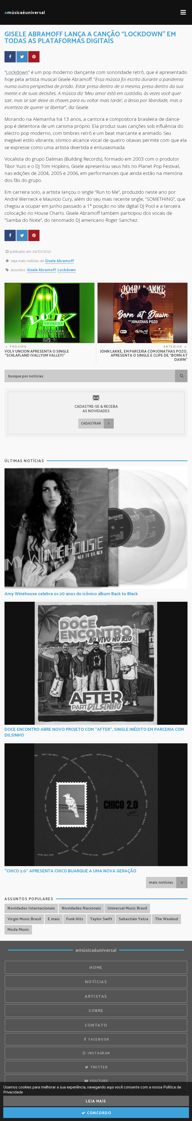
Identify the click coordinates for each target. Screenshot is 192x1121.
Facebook (98, 1039)
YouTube (98, 1081)
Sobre (96, 1010)
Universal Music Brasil (127, 908)
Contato (96, 1025)
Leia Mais (96, 1101)
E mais (54, 919)
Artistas (96, 996)
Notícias (96, 982)
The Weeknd (166, 919)
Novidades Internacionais (31, 908)
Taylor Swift (101, 919)
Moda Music (18, 929)
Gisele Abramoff (59, 261)
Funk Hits (74, 919)
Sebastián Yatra (133, 919)
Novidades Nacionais (81, 908)
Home (96, 967)
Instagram (98, 1053)
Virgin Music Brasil (24, 919)
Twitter (98, 1067)
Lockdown (17, 72)
